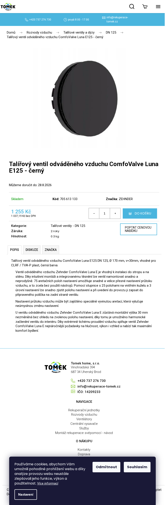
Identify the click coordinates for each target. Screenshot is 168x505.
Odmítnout (106, 466)
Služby (84, 428)
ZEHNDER (126, 199)
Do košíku (143, 213)
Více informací (47, 483)
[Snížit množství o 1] (94, 213)
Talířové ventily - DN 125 (68, 226)
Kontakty (84, 450)
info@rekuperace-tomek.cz (99, 386)
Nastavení (25, 494)
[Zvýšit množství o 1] (115, 213)
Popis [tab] (14, 250)
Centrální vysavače (84, 424)
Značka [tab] (51, 250)
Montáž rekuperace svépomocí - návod (84, 433)
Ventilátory (84, 419)
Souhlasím (137, 466)
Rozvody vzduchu (84, 415)
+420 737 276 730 (40, 19)
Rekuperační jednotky (84, 410)
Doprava (84, 454)
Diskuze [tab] (32, 250)
